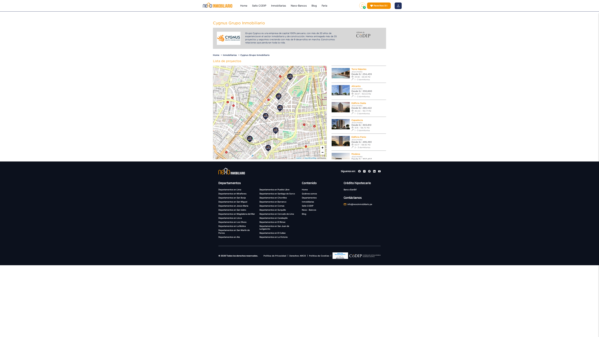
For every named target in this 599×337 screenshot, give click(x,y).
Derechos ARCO (297, 256)
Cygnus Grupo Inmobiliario (255, 55)
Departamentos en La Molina (232, 226)
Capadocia (357, 120)
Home (243, 5)
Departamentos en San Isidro (232, 210)
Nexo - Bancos (309, 210)
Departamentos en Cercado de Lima (276, 214)
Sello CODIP (259, 5)
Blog (314, 5)
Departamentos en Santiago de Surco (277, 193)
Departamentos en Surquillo (272, 210)
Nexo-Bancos (299, 5)
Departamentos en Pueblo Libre (274, 189)
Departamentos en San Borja (232, 197)
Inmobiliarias (278, 5)
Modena (355, 154)
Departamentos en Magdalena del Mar (236, 214)
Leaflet (298, 158)
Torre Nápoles (358, 69)
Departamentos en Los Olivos (232, 222)
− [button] (322, 152)
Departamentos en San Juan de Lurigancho (274, 227)
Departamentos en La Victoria (273, 237)
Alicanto (356, 86)
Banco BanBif (350, 189)
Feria (324, 5)
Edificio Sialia (358, 103)
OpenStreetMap (310, 158)
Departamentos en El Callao (272, 233)
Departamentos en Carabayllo (273, 218)
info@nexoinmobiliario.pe (360, 204)
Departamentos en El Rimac (272, 222)
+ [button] (322, 148)
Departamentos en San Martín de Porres (234, 231)
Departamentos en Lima (229, 189)
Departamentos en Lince (230, 218)
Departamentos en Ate (229, 237)
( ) (380, 5)
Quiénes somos (309, 193)
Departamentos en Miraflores (232, 193)
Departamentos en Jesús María (233, 206)
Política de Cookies (319, 256)
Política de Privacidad (274, 256)
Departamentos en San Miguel (232, 201)
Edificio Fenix (358, 137)
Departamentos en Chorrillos (273, 197)
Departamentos (309, 197)
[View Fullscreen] (322, 70)
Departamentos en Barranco (273, 201)
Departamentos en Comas (272, 206)
